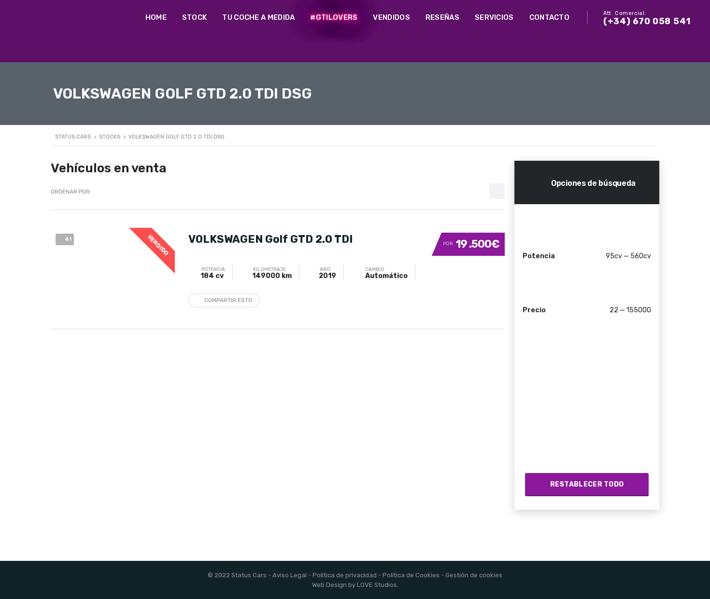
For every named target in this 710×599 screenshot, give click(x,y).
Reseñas (442, 17)
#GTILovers (333, 17)
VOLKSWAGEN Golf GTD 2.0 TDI (270, 239)
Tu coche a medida (258, 17)
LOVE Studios (377, 584)
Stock (194, 17)
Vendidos (391, 17)
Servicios (494, 17)
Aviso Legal (289, 575)
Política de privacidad (344, 575)
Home (156, 17)
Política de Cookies (411, 575)
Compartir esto (228, 300)
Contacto (549, 17)
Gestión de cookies (473, 575)
